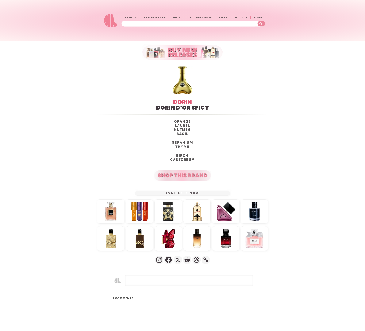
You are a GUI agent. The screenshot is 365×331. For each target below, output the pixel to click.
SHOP (176, 17)
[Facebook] (168, 260)
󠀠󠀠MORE (258, 17)
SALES (222, 17)
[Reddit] (187, 260)
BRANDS (130, 17)
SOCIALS (240, 17)
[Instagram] (159, 260)
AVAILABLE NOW (199, 17)
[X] (178, 260)
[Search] (261, 24)
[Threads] (196, 260)
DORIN (182, 102)
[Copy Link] (206, 260)
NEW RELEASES (154, 17)
